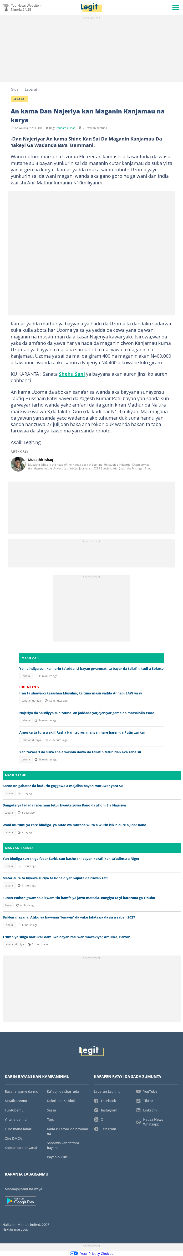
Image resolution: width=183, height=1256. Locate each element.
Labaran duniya (31, 700)
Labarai (31, 89)
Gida (14, 89)
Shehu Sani (72, 373)
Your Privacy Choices (96, 1253)
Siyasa (8, 905)
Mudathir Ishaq (66, 128)
